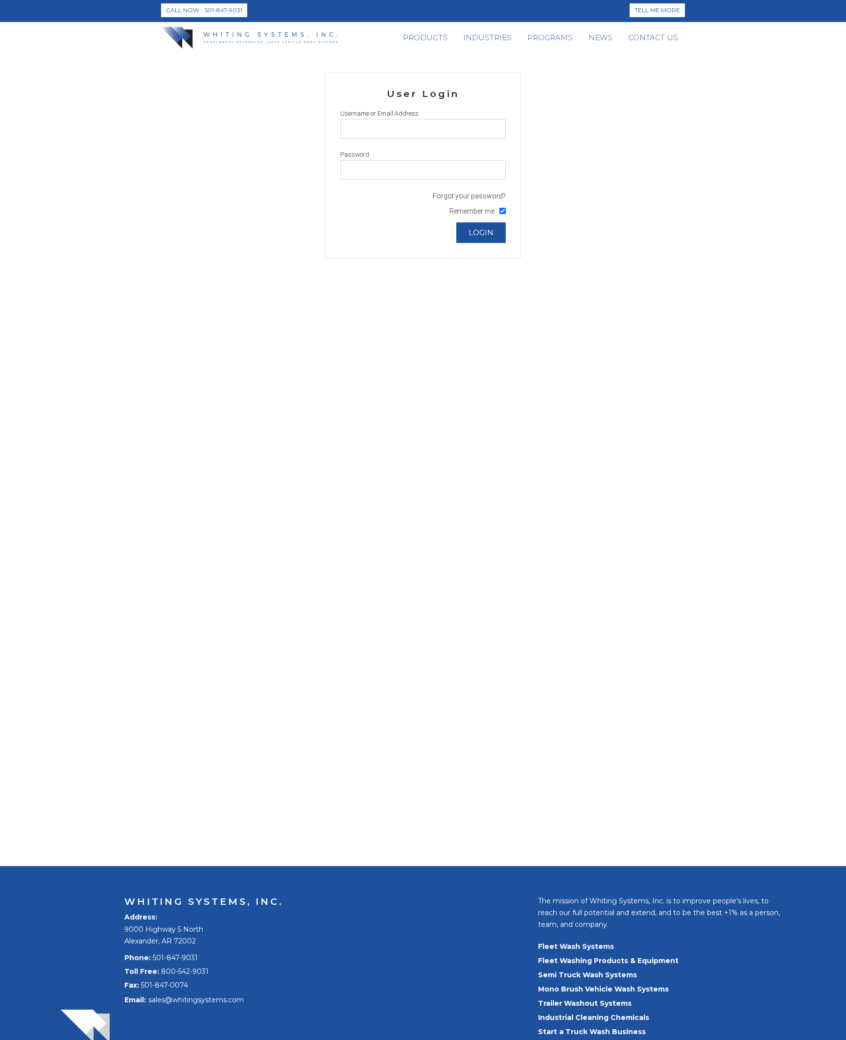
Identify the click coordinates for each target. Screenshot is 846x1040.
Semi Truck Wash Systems (587, 974)
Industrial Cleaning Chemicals (593, 1017)
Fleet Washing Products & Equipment (608, 960)
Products (425, 37)
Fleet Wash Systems (576, 946)
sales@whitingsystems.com (196, 999)
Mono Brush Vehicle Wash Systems (603, 989)
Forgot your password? (469, 196)
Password (354, 154)
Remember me (471, 211)
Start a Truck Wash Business (592, 1031)
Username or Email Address (379, 113)
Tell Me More (657, 10)
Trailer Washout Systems (585, 1003)
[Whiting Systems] (249, 37)
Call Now (204, 10)
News (600, 37)
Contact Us (653, 37)
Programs (550, 37)
